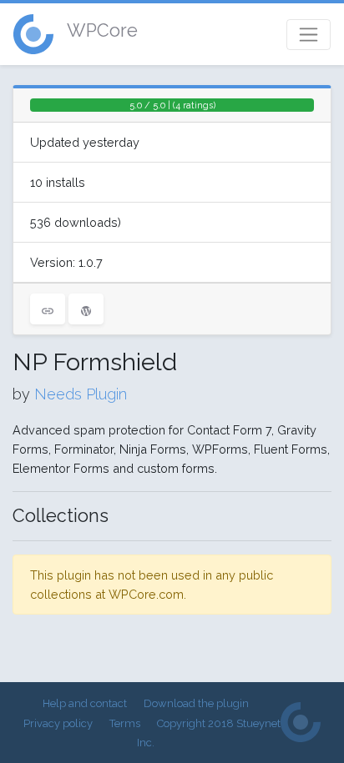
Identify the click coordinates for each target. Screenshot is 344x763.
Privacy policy (58, 723)
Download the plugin (196, 703)
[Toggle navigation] (308, 34)
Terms (124, 723)
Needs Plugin (80, 394)
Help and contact (85, 703)
